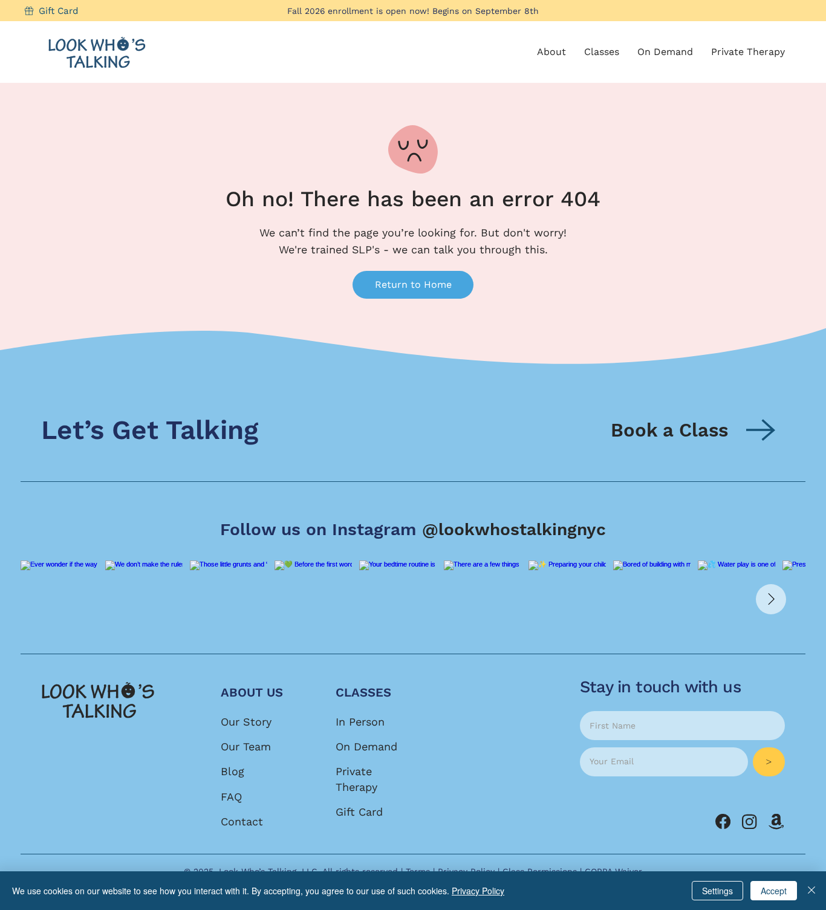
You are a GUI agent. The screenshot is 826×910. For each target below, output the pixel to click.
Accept (774, 891)
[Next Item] (771, 599)
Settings (717, 891)
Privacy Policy (478, 891)
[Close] (811, 890)
